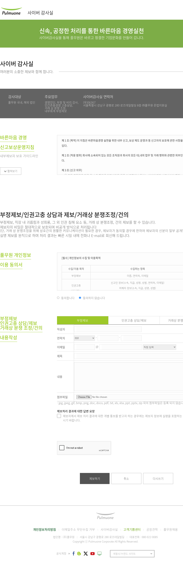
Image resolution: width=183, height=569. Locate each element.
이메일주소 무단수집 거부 (78, 529)
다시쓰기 (158, 478)
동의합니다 (68, 298)
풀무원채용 (171, 529)
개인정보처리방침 (44, 529)
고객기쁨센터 (132, 529)
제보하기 (94, 478)
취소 (126, 478)
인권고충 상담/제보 (134, 320)
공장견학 (152, 529)
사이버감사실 (109, 529)
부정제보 (82, 320)
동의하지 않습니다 (94, 298)
